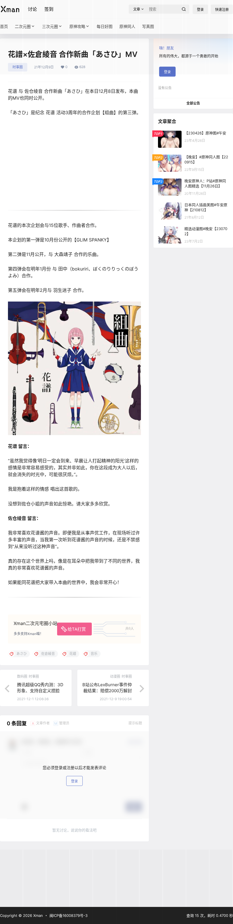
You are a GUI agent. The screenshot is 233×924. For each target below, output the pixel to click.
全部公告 (193, 103)
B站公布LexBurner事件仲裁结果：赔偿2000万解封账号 (107, 690)
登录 (74, 781)
